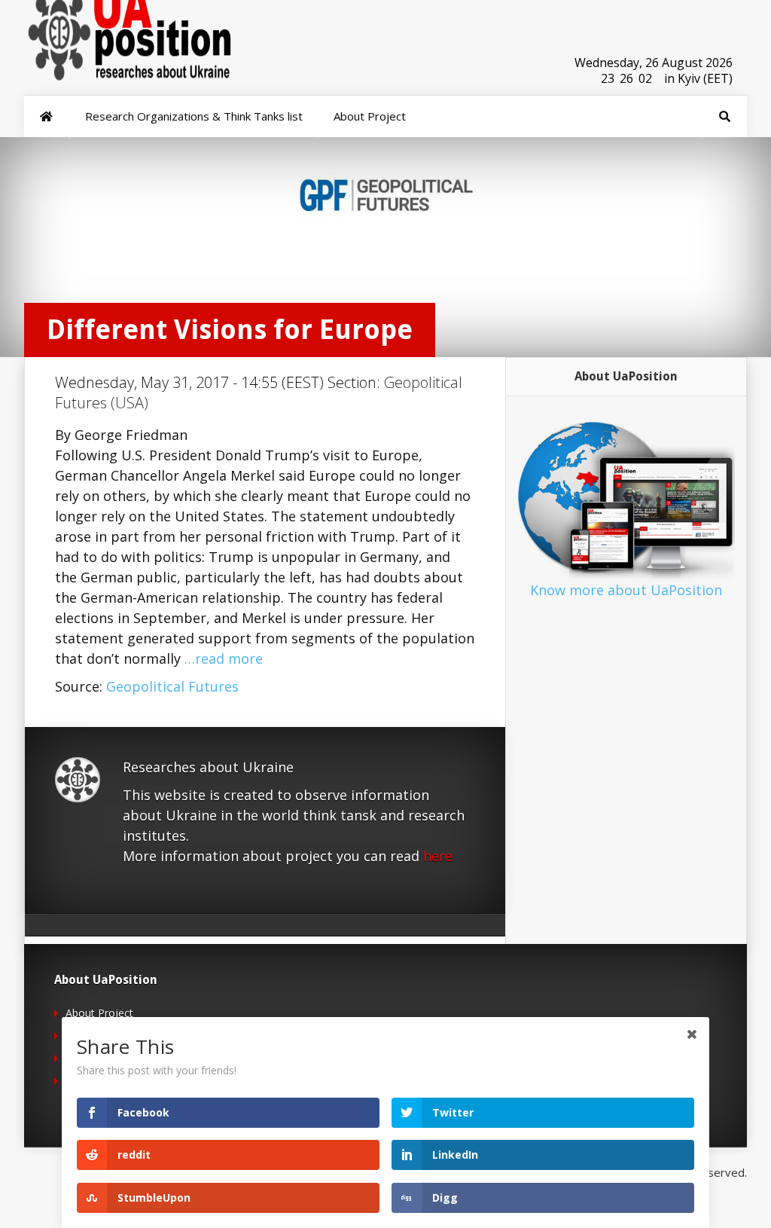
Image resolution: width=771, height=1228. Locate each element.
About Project (99, 1013)
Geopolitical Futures (172, 686)
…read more (223, 658)
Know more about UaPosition (626, 590)
